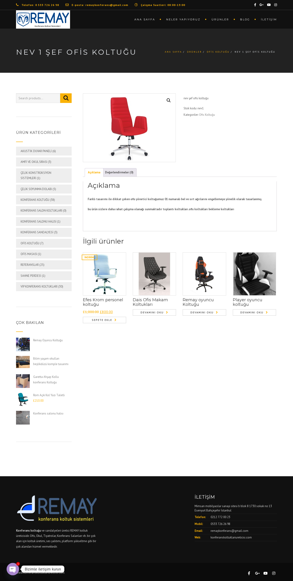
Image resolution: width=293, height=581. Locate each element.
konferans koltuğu (35, 200)
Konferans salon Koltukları (41, 210)
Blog (245, 19)
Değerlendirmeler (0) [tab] (119, 172)
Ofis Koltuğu (218, 51)
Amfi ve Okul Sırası (34, 162)
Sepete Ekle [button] (102, 320)
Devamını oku (152, 312)
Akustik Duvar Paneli (36, 151)
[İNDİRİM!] (104, 274)
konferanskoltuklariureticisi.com (231, 537)
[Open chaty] (13, 569)
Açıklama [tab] (94, 172)
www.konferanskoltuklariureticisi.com (40, 573)
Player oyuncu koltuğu (247, 302)
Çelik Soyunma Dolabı (36, 189)
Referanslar (30, 265)
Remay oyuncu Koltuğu (198, 302)
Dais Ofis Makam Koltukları (150, 302)
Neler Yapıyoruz (183, 19)
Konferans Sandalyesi (37, 232)
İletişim (269, 19)
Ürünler (220, 19)
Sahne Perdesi (31, 276)
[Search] (66, 98)
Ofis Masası (29, 254)
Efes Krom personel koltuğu (103, 302)
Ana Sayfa (144, 19)
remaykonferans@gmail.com (229, 531)
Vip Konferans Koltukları (39, 286)
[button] (169, 100)
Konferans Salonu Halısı (38, 221)
